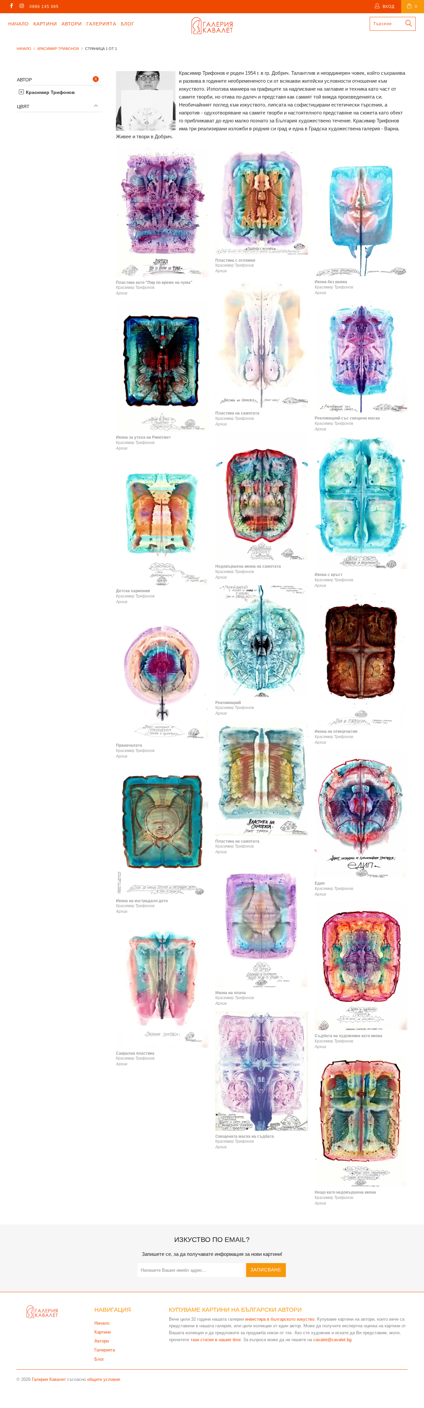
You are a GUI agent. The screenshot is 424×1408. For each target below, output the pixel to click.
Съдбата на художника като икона (361, 966)
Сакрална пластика (162, 983)
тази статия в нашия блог (215, 1339)
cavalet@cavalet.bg (332, 1339)
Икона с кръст (361, 503)
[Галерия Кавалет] (212, 25)
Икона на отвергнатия (361, 660)
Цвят (23, 106)
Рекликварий (261, 641)
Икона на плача (261, 923)
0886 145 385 (44, 6)
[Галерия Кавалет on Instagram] (21, 6)
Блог (127, 23)
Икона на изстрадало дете (162, 829)
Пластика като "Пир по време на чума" (162, 212)
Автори (72, 23)
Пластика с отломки (261, 201)
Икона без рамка (361, 212)
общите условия (103, 1379)
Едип (361, 814)
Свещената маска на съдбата (261, 1070)
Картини (45, 23)
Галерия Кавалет (49, 1379)
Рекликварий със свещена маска (361, 357)
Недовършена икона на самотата (261, 496)
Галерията (101, 23)
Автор (24, 79)
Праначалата (162, 675)
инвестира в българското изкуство (279, 1319)
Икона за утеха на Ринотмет (162, 366)
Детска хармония (162, 520)
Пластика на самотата (261, 343)
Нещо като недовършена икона (361, 1121)
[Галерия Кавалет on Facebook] (11, 6)
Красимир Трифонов (50, 92)
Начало (18, 23)
